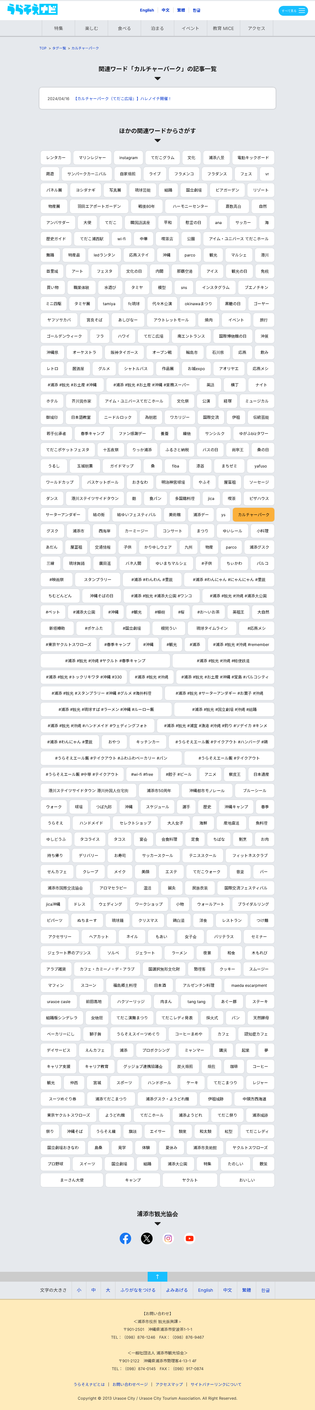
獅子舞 (95, 1034)
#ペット (53, 612)
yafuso (260, 466)
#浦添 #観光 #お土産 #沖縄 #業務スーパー (151, 384)
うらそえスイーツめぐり (138, 1034)
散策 (264, 1163)
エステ (171, 871)
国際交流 (211, 417)
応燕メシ (260, 368)
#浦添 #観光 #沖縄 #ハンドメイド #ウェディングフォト (97, 725)
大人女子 (175, 823)
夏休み (171, 1147)
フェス (246, 173)
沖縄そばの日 (101, 595)
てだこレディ (257, 1131)
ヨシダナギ (85, 190)
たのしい (235, 1163)
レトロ (52, 368)
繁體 (181, 10)
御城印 (52, 417)
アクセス (256, 28)
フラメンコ (184, 173)
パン (236, 1017)
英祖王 (238, 612)
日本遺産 (261, 774)
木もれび (260, 952)
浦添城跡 (260, 1115)
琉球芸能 (143, 190)
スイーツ (87, 1163)
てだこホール (152, 1115)
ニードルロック (118, 417)
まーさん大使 (72, 1180)
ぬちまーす (87, 920)
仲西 (74, 1082)
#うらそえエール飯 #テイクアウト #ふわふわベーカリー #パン (111, 758)
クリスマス (148, 920)
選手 (186, 806)
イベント (190, 28)
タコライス (90, 839)
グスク (52, 530)
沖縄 (167, 255)
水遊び (110, 287)
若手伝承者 (56, 433)
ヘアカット (99, 936)
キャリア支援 (58, 1066)
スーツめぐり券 (62, 1098)
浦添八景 (216, 157)
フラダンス (217, 173)
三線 (50, 563)
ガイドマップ (122, 466)
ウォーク (54, 806)
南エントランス (191, 336)
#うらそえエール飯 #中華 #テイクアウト (82, 774)
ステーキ (260, 1001)
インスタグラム (216, 287)
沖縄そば (75, 1131)
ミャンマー (194, 1050)
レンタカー (56, 157)
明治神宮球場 (173, 482)
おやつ (114, 741)
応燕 (242, 352)
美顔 (145, 871)
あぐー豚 (229, 1001)
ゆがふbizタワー (253, 433)
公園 (191, 238)
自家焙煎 (128, 173)
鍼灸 (172, 887)
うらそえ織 (106, 1131)
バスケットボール (103, 482)
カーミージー (136, 530)
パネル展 (54, 190)
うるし (54, 466)
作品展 (168, 368)
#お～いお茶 (208, 612)
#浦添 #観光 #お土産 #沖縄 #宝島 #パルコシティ (225, 677)
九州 (188, 547)
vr (267, 173)
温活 (147, 887)
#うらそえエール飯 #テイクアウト (229, 758)
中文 (166, 10)
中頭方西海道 (254, 1098)
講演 (223, 1050)
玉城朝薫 (85, 466)
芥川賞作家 (81, 401)
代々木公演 (162, 303)
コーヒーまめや (189, 1034)
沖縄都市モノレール (207, 790)
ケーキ (192, 1082)
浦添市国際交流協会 (65, 887)
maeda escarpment (249, 985)
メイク (120, 871)
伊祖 (236, 417)
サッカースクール (157, 855)
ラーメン (179, 952)
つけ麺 (262, 920)
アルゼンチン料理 (198, 985)
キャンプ (133, 1180)
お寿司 (120, 855)
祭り (50, 1131)
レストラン (232, 920)
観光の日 (239, 271)
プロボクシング (156, 1050)
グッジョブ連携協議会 (143, 1066)
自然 (263, 206)
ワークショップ (149, 904)
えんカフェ (95, 1050)
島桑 (98, 1147)
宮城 (97, 1082)
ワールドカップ (60, 482)
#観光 (136, 612)
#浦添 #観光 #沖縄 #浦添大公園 (238, 595)
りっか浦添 (142, 449)
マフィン (56, 985)
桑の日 (263, 449)
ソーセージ (259, 482)
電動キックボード (253, 157)
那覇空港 (185, 271)
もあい (161, 936)
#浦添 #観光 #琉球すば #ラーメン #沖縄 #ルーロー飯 (106, 709)
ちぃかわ (234, 563)
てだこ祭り (227, 1115)
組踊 (168, 190)
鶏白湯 (179, 920)
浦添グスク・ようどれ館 (167, 1098)
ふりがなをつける (138, 1290)
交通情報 (103, 547)
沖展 (264, 336)
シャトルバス (136, 368)
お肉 (265, 839)
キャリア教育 (97, 1066)
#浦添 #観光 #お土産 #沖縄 (72, 384)
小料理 (262, 530)
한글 (197, 10)
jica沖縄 (53, 904)
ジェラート (145, 952)
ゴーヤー (261, 303)
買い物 (53, 287)
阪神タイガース (124, 352)
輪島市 (192, 352)
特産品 (74, 255)
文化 (191, 157)
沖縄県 (52, 352)
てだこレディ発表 (177, 1017)
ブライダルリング (253, 904)
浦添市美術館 (205, 1147)
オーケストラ (84, 352)
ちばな (219, 839)
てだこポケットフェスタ (67, 449)
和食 (231, 952)
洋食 (203, 920)
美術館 (175, 514)
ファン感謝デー (132, 433)
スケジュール (157, 806)
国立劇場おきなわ (63, 1147)
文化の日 (134, 271)
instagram (128, 157)
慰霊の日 (193, 222)
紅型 (229, 1131)
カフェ (223, 1034)
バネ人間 (133, 563)
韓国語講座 (140, 222)
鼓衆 (183, 1131)
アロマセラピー (113, 887)
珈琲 (234, 1066)
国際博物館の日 (233, 336)
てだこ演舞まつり (132, 1017)
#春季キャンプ (117, 644)
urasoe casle (58, 1001)
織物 (187, 433)
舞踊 (50, 255)
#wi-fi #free (142, 774)
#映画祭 (56, 579)
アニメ (210, 774)
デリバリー (88, 855)
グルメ (104, 368)
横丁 (235, 384)
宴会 (143, 839)
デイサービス (58, 1050)
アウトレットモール (171, 319)
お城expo (196, 368)
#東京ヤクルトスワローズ (68, 644)
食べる (124, 28)
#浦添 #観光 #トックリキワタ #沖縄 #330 (84, 677)
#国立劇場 (132, 628)
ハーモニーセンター (190, 206)
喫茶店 (167, 238)
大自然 (263, 612)
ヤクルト (190, 1180)
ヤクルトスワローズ (250, 1147)
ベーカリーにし (61, 1034)
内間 (159, 271)
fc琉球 (134, 303)
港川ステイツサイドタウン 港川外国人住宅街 (88, 790)
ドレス (79, 904)
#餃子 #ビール (179, 774)
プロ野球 (55, 1163)
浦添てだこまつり (111, 1098)
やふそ (204, 482)
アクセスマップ (169, 1384)
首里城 (52, 271)
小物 (180, 904)
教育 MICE (223, 28)
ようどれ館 (115, 1115)
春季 (265, 806)
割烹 (243, 839)
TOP (43, 48)
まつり (202, 530)
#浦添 (195, 644)
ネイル (132, 936)
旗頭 (133, 1131)
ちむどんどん (60, 595)
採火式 (212, 1017)
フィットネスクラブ (250, 855)
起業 (246, 1050)
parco (190, 255)
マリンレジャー (92, 157)
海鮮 (203, 823)
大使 (87, 222)
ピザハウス (259, 498)
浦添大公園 (177, 1163)
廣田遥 (105, 563)
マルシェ (239, 255)
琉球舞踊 (77, 563)
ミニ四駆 (54, 303)
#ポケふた (94, 628)
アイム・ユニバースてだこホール (134, 401)
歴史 (207, 806)
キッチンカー (148, 741)
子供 (127, 547)
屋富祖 (230, 482)
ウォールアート (210, 904)
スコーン (88, 985)
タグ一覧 (59, 48)
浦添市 (78, 530)
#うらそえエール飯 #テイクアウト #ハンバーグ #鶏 (221, 741)
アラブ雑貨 (56, 969)
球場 (79, 806)
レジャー (260, 1082)
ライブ (155, 173)
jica (211, 498)
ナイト (261, 384)
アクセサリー (60, 936)
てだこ (111, 222)
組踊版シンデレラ (62, 1017)
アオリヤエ (229, 368)
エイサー (158, 1131)
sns (184, 287)
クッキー (227, 969)
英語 (210, 384)
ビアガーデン (227, 190)
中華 (144, 238)
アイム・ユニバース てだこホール (239, 238)
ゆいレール (232, 530)
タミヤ (137, 287)
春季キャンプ (92, 433)
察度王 (235, 774)
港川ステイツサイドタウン (95, 498)
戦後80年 (146, 206)
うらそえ (55, 823)
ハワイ (124, 336)
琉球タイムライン (212, 628)
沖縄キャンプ (236, 806)
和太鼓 (205, 1131)
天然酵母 (261, 1017)
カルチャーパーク (85, 48)
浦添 (123, 1050)
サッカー (243, 222)
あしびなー (128, 319)
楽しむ (91, 28)
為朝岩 (151, 417)
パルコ (262, 563)
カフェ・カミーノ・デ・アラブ (107, 969)
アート (77, 271)
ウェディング (110, 904)
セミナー (259, 936)
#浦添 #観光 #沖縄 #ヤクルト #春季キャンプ (105, 660)
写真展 (115, 190)
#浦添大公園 (84, 612)
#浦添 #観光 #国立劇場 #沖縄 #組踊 (224, 709)
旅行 (264, 319)
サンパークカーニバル (87, 173)
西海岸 (104, 530)
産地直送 (231, 823)
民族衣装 (200, 887)
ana (218, 222)
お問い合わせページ (130, 1384)
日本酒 (160, 985)
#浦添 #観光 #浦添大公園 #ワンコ (161, 595)
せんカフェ (57, 871)
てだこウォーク (206, 871)
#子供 (207, 563)
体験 (146, 1147)
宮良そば (94, 319)
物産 (209, 547)
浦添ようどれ (190, 1115)
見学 (122, 1147)
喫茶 (232, 498)
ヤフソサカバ (59, 319)
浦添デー (201, 514)
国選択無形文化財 (164, 969)
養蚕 (165, 433)
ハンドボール (159, 1082)
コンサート (172, 530)
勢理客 (200, 969)
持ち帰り (55, 855)
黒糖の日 (233, 303)
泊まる (157, 28)
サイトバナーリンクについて (216, 1384)
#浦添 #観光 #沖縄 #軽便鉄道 (223, 660)
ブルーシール (255, 790)
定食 (195, 839)
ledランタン (104, 255)
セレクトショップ (135, 823)
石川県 (218, 352)
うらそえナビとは (89, 1384)
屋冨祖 (76, 547)
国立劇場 (194, 190)
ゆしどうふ (56, 839)
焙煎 (211, 1066)
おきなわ (140, 482)
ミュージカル (257, 401)
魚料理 (262, 823)
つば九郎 (104, 806)
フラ (100, 336)
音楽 (240, 871)
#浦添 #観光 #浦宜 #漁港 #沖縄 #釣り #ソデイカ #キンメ (215, 725)
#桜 (181, 612)
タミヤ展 (82, 303)
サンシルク (215, 433)
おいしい (247, 1180)
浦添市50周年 (159, 790)
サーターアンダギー (63, 514)
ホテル (52, 401)
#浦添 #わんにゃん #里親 (70, 741)
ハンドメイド (91, 823)
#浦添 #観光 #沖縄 (151, 677)
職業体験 (81, 287)
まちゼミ (229, 466)
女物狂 (97, 1017)
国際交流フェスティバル (246, 887)
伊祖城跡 (216, 1098)
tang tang (196, 1001)
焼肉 (209, 319)
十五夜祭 (111, 449)
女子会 (191, 936)
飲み (264, 352)
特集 (58, 28)
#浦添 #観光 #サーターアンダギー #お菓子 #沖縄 (219, 693)
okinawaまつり (198, 303)
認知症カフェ (256, 1034)
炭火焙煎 (185, 1066)
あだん (52, 547)
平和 (168, 222)
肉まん (166, 1001)
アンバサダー (58, 222)
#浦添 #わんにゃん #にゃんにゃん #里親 (229, 579)
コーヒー (260, 1066)
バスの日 (210, 449)
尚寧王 (238, 449)
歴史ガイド (56, 238)
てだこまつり (225, 1082)
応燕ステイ (139, 255)
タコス (120, 839)
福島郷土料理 (125, 985)
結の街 (99, 514)
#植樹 (160, 612)
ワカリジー (180, 417)
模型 (162, 287)
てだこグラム (162, 157)
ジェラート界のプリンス (69, 952)
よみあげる (177, 1290)
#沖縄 (113, 612)
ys (223, 514)
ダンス (52, 498)
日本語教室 (81, 417)
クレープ (90, 871)
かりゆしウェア (158, 547)
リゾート (261, 190)
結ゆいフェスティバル (136, 514)
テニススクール (203, 855)
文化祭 (183, 401)
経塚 (228, 401)
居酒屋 (78, 368)
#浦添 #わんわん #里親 (152, 579)
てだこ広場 (153, 336)
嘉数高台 (233, 206)
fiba (175, 466)
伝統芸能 (261, 417)
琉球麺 (118, 920)
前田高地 (94, 1001)
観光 (213, 255)
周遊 (50, 173)
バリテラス (224, 936)
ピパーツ (55, 920)
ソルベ (113, 952)
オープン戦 (162, 352)
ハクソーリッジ (131, 1001)
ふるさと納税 (177, 449)
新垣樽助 (57, 628)
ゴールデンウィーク (64, 336)
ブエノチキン (256, 287)
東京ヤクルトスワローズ (68, 1115)
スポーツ (124, 1082)
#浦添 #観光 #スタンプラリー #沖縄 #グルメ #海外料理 (101, 693)
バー (264, 871)
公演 (206, 401)
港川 (265, 255)
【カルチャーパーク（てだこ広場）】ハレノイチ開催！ (122, 98)
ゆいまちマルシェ (171, 563)
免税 (265, 271)
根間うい (169, 628)
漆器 (200, 466)
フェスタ (104, 271)
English (147, 10)
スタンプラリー (97, 579)
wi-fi (121, 238)
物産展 (54, 206)
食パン (155, 498)
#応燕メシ (257, 628)
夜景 (207, 952)
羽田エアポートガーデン (99, 206)
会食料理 (169, 839)
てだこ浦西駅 (92, 238)
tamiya (109, 303)
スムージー (259, 969)
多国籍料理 (185, 498)
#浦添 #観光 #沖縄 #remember (241, 644)
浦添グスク (259, 547)
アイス (212, 271)
